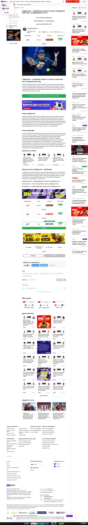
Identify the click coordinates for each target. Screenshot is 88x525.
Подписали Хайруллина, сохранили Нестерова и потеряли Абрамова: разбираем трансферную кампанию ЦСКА (43, 416)
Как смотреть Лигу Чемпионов (48, 440)
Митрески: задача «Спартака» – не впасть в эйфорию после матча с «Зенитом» (79, 129)
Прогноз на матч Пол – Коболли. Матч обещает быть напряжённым (28, 361)
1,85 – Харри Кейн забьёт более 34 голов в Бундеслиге (79, 252)
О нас (8, 463)
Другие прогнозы (28, 313)
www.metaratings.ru (21, 490)
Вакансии (9, 465)
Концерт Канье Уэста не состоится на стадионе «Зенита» (77, 85)
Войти (84, 1)
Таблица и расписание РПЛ (24, 4)
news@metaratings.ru (48, 496)
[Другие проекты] (4, 1)
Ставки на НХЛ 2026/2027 (35, 430)
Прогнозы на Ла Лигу (11, 435)
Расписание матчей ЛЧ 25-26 (48, 442)
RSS (7, 469)
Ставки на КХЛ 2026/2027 (35, 428)
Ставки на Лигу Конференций (48, 432)
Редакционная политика (12, 479)
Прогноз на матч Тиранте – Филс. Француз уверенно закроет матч (28, 347)
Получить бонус (13, 43)
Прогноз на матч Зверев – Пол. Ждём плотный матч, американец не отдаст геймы (29, 374)
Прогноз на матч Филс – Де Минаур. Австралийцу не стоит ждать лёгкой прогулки (59, 361)
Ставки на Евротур (34, 432)
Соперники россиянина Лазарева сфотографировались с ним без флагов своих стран (79, 171)
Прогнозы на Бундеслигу (24, 430)
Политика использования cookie (13, 475)
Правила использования (12, 473)
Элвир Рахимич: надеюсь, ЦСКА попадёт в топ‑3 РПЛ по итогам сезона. (79, 50)
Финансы (32, 470)
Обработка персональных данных (14, 477)
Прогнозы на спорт (28, 273)
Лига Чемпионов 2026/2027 (49, 438)
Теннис (36, 273)
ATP (53, 273)
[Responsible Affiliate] (61, 512)
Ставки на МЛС (22, 435)
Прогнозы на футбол (12, 426)
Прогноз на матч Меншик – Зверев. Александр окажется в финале (43, 159)
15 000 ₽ (60, 214)
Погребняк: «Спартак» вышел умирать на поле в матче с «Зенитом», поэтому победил (79, 243)
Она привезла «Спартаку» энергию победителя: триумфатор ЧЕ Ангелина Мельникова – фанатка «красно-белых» (59, 416)
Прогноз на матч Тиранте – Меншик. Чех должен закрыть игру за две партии (58, 374)
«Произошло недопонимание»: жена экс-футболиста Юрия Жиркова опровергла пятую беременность (28, 416)
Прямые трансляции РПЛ (12, 443)
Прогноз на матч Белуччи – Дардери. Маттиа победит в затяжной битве (78, 31)
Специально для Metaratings (13, 467)
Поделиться (60, 279)
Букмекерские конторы (35, 1)
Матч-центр (13, 1)
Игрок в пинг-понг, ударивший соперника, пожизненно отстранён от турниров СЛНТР (79, 160)
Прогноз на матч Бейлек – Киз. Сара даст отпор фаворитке (59, 335)
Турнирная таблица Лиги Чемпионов (50, 444)
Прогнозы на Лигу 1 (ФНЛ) (11, 431)
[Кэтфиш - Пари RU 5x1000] (44, 523)
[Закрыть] (86, 523)
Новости (18, 1)
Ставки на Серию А (23, 428)
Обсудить (33, 255)
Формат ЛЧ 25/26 (45, 448)
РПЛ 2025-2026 (10, 438)
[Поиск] (63, 1)
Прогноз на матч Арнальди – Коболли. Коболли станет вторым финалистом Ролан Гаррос (28, 160)
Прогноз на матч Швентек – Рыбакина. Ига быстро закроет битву (59, 347)
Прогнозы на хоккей (35, 426)
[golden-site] (14, 512)
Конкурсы (48, 1)
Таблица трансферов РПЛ (11, 449)
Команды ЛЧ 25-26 (46, 446)
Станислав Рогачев (32, 28)
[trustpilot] (32, 512)
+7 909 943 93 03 (47, 498)
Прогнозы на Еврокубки (48, 426)
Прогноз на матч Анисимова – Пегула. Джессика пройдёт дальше (43, 361)
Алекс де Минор (59, 273)
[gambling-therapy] (51, 512)
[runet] (8, 512)
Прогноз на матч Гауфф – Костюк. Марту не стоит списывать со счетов (44, 335)
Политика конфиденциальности (13, 471)
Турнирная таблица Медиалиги (25, 442)
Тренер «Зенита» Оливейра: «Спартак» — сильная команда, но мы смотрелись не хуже (79, 107)
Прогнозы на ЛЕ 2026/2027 (48, 430)
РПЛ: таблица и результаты (10, 446)
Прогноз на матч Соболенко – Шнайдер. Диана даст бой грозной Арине (58, 159)
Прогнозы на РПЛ (10, 428)
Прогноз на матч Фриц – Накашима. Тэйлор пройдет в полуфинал (28, 335)
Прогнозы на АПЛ (10, 433)
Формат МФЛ (21, 446)
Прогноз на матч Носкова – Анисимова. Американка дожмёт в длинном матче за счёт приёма (44, 388)
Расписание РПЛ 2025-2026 (11, 441)
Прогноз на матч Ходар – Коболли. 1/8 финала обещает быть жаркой (58, 388)
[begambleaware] (41, 512)
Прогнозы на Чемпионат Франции (24, 433)
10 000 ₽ (60, 39)
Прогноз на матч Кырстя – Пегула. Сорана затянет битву (29, 388)
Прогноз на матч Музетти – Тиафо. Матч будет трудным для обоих (58, 321)
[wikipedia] (23, 512)
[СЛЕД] (66, 159)
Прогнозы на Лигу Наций (47, 434)
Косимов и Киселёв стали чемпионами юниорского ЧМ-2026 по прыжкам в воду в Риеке (79, 191)
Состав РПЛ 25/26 (10, 451)
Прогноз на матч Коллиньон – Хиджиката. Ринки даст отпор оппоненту (79, 18)
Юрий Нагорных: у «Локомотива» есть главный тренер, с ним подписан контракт (79, 118)
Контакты (9, 461)
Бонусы (43, 1)
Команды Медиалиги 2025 (24, 444)
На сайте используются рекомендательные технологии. (18, 508)
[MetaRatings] (11, 485)
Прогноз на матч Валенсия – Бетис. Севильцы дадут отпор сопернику (79, 76)
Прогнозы (27, 1)
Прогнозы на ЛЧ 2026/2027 (48, 428)
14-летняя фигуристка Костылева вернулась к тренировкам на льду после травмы (78, 139)
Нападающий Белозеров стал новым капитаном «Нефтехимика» (79, 232)
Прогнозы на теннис (45, 273)
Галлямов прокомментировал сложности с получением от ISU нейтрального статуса (79, 202)
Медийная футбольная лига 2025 (26, 438)
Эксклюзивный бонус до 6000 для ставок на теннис (44, 96)
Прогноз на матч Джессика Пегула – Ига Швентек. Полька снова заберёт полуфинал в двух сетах (28, 323)
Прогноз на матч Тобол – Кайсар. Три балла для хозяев (79, 63)
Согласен (69, 516)
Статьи (22, 1)
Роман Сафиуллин (27, 276)
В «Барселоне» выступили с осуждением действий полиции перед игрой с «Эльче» (79, 222)
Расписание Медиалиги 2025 (24, 440)
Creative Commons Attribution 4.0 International (35, 504)
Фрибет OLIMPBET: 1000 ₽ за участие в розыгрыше (79, 181)
